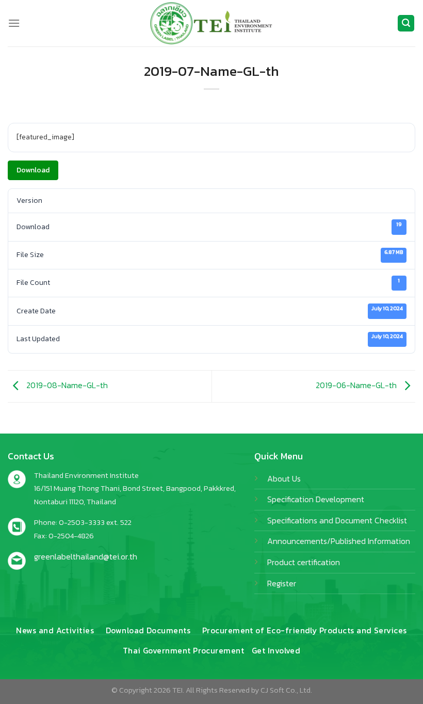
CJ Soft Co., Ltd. (286, 690)
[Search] (406, 23)
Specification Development (315, 499)
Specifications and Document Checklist (337, 520)
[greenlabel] (211, 23)
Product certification (303, 562)
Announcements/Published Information (338, 541)
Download (33, 170)
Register (281, 583)
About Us (284, 478)
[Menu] (14, 23)
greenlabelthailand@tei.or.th (85, 556)
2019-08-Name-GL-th (66, 385)
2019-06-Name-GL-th (357, 385)
